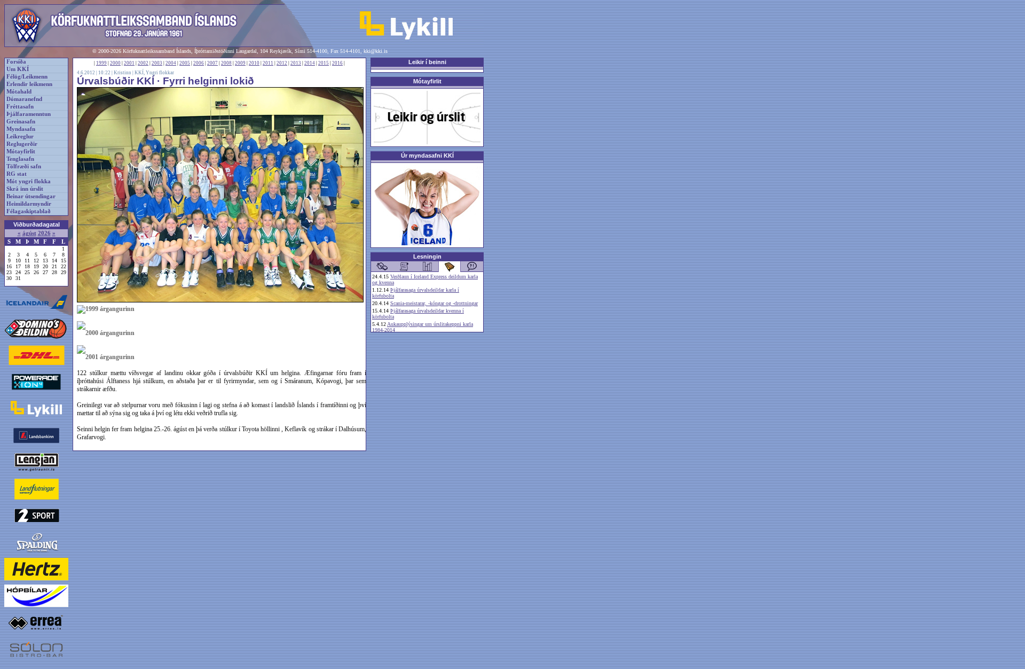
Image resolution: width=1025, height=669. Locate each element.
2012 (282, 63)
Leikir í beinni (427, 62)
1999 (101, 63)
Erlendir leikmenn (29, 84)
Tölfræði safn (23, 166)
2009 (240, 63)
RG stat (16, 174)
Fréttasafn (20, 107)
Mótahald (18, 92)
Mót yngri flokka (28, 181)
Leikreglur (20, 136)
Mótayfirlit (20, 151)
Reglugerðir (21, 144)
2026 (44, 233)
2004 (170, 63)
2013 (295, 63)
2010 (254, 63)
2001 (129, 63)
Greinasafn (20, 122)
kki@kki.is (376, 51)
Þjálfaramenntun (28, 114)
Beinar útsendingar (31, 196)
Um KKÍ (17, 69)
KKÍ (139, 72)
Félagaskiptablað (28, 211)
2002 (143, 63)
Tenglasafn (20, 159)
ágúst (29, 233)
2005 (184, 63)
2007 (212, 63)
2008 (226, 63)
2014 (309, 63)
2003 (157, 63)
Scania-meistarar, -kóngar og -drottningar (434, 303)
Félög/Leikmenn (27, 77)
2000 (115, 63)
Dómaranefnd (24, 99)
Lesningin (427, 256)
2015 (323, 63)
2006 (198, 63)
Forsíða (16, 62)
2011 (268, 63)
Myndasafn (20, 129)
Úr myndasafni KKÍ (427, 155)
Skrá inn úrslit (24, 189)
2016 (337, 63)
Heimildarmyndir (28, 204)
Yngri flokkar (160, 72)
